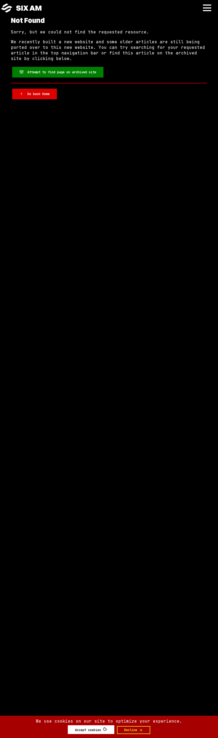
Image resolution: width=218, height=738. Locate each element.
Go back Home (37, 94)
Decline (131, 730)
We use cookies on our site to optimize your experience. (109, 721)
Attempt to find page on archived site (60, 72)
